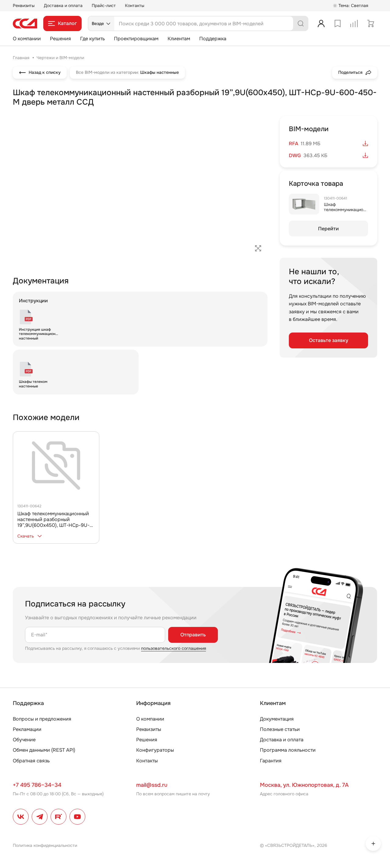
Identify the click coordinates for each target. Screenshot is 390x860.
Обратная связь (31, 760)
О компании (27, 38)
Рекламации (27, 729)
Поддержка (212, 38)
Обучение (24, 739)
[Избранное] (337, 23)
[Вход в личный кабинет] (321, 23)
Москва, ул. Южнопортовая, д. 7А (304, 785)
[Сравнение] (354, 23)
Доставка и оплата (63, 5)
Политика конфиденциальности (45, 845)
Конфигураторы (155, 750)
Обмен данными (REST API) (44, 750)
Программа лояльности (288, 750)
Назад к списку (45, 72)
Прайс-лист (104, 5)
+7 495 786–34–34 (37, 785)
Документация (277, 719)
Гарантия (271, 760)
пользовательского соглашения (173, 648)
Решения (60, 38)
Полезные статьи (280, 729)
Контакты (134, 5)
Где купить (92, 38)
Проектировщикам (136, 38)
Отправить (193, 635)
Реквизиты (24, 5)
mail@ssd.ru (151, 785)
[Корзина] (370, 23)
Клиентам (179, 38)
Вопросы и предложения (42, 719)
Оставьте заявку (328, 340)
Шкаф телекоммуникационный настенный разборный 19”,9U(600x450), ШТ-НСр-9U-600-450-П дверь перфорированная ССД (53, 525)
